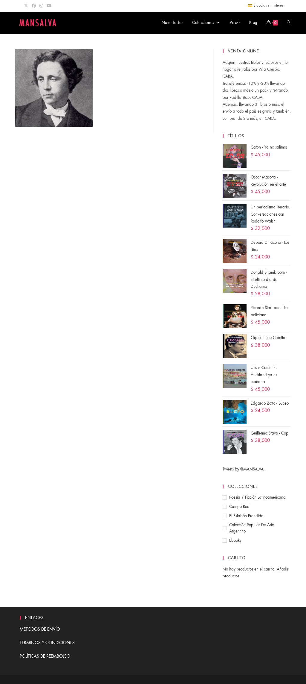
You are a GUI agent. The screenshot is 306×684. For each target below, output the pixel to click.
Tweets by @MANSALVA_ (244, 469)
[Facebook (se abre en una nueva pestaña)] (34, 6)
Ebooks (235, 540)
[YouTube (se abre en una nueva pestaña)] (49, 6)
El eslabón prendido (246, 516)
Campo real (239, 507)
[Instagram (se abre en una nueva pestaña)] (41, 6)
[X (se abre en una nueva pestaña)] (27, 6)
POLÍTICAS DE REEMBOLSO (45, 656)
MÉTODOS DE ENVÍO (40, 629)
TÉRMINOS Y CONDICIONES (47, 643)
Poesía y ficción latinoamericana (257, 497)
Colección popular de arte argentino (251, 528)
